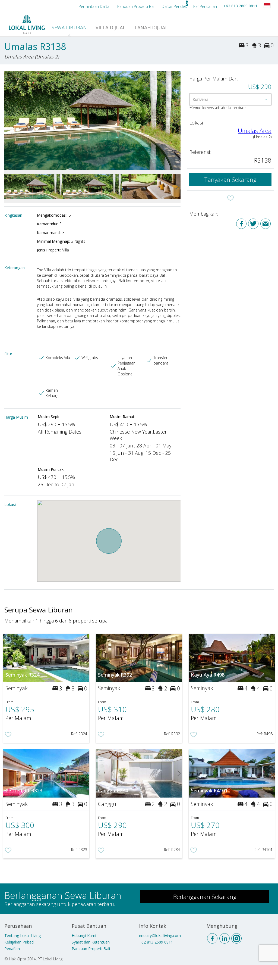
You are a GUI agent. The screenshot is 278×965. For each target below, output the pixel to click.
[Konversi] (230, 99)
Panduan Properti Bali (91, 948)
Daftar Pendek (174, 6)
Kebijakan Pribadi (19, 942)
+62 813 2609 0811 (240, 5)
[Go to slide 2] (177, 120)
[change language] (267, 5)
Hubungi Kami (84, 935)
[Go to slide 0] (7, 120)
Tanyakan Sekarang (230, 179)
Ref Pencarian (205, 6)
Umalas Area (254, 130)
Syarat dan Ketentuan (91, 942)
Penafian (12, 948)
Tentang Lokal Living (22, 935)
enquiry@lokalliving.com (160, 935)
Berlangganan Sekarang (204, 896)
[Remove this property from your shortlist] (230, 198)
